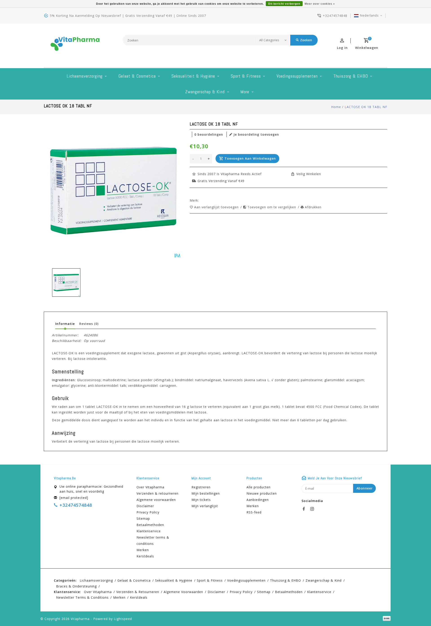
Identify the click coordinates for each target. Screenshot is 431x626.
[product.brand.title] (200, 200)
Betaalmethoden (150, 525)
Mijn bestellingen (205, 493)
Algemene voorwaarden (156, 500)
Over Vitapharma (150, 487)
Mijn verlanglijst (204, 506)
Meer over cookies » (320, 3)
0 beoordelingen (208, 134)
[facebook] (305, 509)
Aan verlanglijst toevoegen (217, 207)
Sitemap (143, 518)
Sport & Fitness (246, 76)
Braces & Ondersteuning (76, 586)
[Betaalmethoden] (386, 618)
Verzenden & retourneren (157, 493)
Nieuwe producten (261, 493)
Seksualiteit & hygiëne (193, 76)
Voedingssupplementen (297, 76)
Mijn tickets (201, 500)
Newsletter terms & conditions (152, 540)
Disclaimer (145, 506)
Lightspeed (123, 619)
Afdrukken (313, 207)
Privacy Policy (147, 512)
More (244, 92)
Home (336, 107)
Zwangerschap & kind (205, 92)
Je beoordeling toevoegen (256, 134)
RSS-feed (254, 512)
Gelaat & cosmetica (137, 76)
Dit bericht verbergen (284, 3)
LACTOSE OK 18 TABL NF (366, 107)
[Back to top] (417, 612)
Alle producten (258, 487)
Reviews (89, 324)
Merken (142, 550)
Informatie (65, 324)
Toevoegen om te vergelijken (272, 207)
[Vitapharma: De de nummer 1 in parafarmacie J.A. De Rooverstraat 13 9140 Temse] (75, 45)
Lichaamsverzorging (85, 76)
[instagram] (313, 509)
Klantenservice (148, 531)
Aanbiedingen (257, 500)
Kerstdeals (145, 556)
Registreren (201, 487)
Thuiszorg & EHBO (350, 76)
